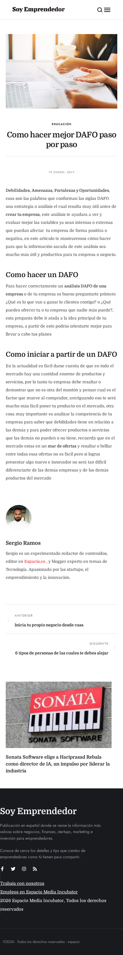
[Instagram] (24, 869)
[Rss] (35, 869)
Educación (62, 124)
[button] (100, 10)
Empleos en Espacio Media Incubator (39, 892)
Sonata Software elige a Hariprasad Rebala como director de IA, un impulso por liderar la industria (58, 764)
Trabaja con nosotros (22, 883)
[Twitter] (13, 869)
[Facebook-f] (2, 869)
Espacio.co (35, 561)
